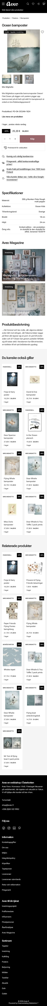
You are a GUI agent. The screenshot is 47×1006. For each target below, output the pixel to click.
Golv (4, 988)
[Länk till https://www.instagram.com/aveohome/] (9, 828)
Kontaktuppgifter (9, 842)
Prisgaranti (6, 890)
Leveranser (6, 874)
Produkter (6, 18)
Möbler (5, 972)
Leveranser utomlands (11, 879)
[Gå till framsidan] (12, 4)
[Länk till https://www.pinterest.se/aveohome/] (19, 828)
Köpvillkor (6, 863)
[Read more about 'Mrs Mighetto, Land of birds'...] (23, 299)
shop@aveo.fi (8, 805)
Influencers (6, 917)
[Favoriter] (33, 4)
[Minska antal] (4, 139)
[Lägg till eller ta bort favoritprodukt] (42, 32)
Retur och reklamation (11, 885)
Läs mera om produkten (12, 117)
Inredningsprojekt (9, 906)
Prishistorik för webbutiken (17, 148)
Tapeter (5, 946)
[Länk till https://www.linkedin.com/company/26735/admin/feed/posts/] (14, 828)
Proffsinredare (8, 911)
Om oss (5, 847)
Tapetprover (7, 869)
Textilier (5, 978)
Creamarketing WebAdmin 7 (28, 1003)
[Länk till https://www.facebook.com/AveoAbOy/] (3, 828)
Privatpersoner (8, 922)
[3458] (23, 51)
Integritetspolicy (8, 858)
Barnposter (24, 18)
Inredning (9, 252)
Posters (15, 18)
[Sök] (27, 4)
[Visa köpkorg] (43, 4)
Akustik (5, 983)
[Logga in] (38, 4)
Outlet (4, 993)
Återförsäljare (7, 927)
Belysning (6, 967)
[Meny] (3, 4)
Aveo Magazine (8, 932)
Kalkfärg (5, 956)
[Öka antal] (15, 139)
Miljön (4, 853)
